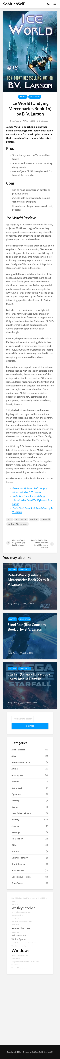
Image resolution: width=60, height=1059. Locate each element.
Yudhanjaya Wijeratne (20, 955)
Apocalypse (17, 775)
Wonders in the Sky (19, 946)
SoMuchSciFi (14, 3)
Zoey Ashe (15, 932)
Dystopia (16, 794)
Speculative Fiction (21, 876)
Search (30, 726)
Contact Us (48, 1052)
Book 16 (33, 519)
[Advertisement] (30, 1012)
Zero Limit (15, 918)
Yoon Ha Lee (21, 928)
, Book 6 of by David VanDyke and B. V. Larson (32, 500)
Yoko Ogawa (16, 925)
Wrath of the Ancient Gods (21, 912)
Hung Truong (15, 121)
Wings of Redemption (20, 968)
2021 (10, 519)
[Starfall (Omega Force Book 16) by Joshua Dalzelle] (30, 685)
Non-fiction (17, 838)
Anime (15, 768)
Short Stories (18, 864)
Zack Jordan (16, 959)
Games (15, 807)
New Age (16, 832)
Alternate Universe (21, 762)
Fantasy (15, 800)
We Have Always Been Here (22, 921)
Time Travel (17, 883)
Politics (15, 851)
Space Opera (35, 97)
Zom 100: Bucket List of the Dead (24, 943)
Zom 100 (15, 904)
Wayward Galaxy (17, 915)
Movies (15, 826)
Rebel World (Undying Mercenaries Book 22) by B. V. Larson (29, 579)
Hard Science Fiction (22, 813)
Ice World (45, 519)
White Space (19, 939)
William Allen (19, 935)
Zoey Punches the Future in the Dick (25, 962)
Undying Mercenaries (18, 524)
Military (23, 97)
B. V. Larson (21, 519)
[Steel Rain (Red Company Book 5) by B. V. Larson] (30, 635)
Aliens (15, 756)
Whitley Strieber (23, 908)
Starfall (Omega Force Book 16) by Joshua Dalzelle (29, 676)
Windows (21, 950)
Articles (15, 781)
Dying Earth (17, 788)
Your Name (16, 965)
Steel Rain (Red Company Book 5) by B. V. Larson (27, 627)
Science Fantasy (20, 857)
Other (14, 845)
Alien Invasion (18, 749)
